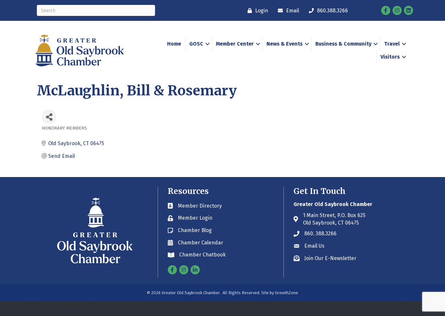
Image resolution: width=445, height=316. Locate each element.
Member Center (235, 44)
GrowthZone (286, 292)
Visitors (390, 57)
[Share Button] (49, 116)
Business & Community (343, 44)
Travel (392, 44)
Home (174, 44)
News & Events (284, 44)
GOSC (196, 44)
